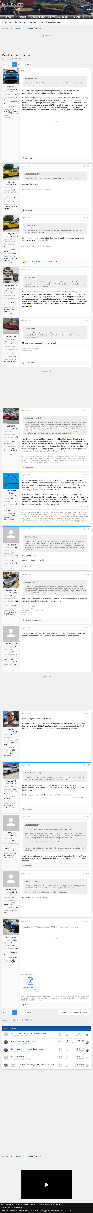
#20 (87, 320)
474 (13, 553)
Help (52, 1211)
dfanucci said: (30, 537)
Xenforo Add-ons (49, 1205)
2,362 (14, 434)
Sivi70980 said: (30, 277)
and (34, 620)
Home (57, 1211)
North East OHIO (9, 509)
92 (12, 92)
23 (25, 59)
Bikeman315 (10, 781)
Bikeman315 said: (31, 881)
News (8, 17)
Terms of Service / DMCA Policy (28, 1211)
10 (11, 735)
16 (11, 293)
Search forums (36, 22)
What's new (39, 17)
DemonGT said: (30, 582)
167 (12, 596)
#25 (87, 628)
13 (11, 838)
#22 (87, 475)
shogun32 (10, 86)
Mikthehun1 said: (31, 78)
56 (13, 737)
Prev (5, 64)
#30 (87, 921)
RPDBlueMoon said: (32, 418)
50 (12, 499)
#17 (88, 166)
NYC (12, 560)
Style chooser (5, 1208)
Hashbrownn (79, 1035)
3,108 (13, 598)
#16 (87, 70)
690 (13, 346)
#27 (87, 765)
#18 (87, 218)
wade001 (14, 1067)
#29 (87, 873)
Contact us (13, 1211)
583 (12, 786)
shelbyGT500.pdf (29, 987)
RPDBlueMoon (11, 285)
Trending (21, 22)
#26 (87, 713)
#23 (87, 529)
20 (13, 652)
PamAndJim (79, 1051)
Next (28, 64)
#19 (87, 270)
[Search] (89, 17)
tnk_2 (10, 833)
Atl (12, 354)
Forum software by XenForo (19, 1205)
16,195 (14, 789)
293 (13, 945)
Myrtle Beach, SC (9, 797)
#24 (87, 574)
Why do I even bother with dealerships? (28, 1033)
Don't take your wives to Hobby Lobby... (28, 1049)
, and (41, 262)
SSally (11, 729)
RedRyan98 (15, 1036)
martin (6, 59)
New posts (8, 22)
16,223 (14, 94)
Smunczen (11, 336)
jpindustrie (11, 545)
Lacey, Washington (10, 443)
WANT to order (17, 1056)
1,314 (13, 190)
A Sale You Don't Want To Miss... (24, 1041)
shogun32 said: (30, 226)
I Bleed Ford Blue (11, 492)
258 (13, 841)
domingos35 (15, 1059)
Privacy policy (45, 1211)
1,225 (13, 295)
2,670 (14, 501)
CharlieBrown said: (32, 773)
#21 (88, 410)
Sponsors (4, 1211)
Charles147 (80, 1058)
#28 (87, 817)
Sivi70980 (11, 426)
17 (11, 432)
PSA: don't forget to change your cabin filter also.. (32, 1064)
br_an (11, 182)
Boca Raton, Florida (9, 658)
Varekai (13, 1051)
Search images (54, 22)
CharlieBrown (11, 644)
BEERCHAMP (11, 937)
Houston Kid (10, 590)
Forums (22, 17)
